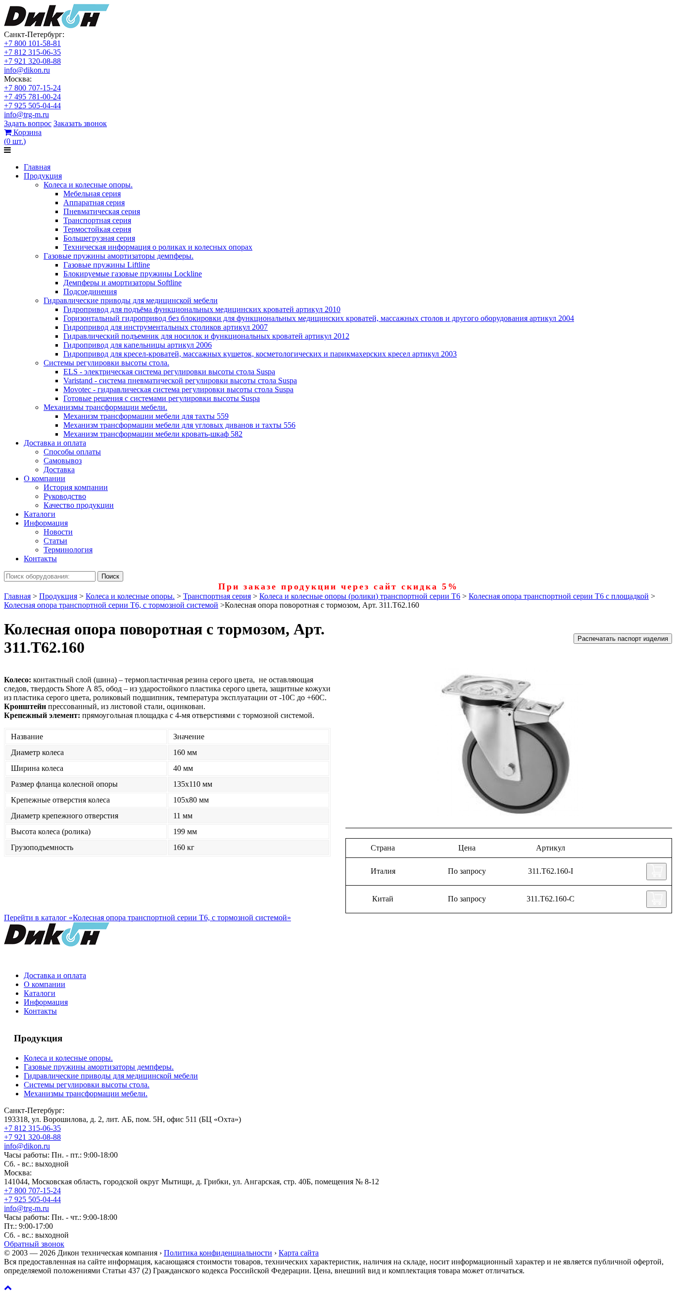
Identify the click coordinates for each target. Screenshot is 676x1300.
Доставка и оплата (55, 443)
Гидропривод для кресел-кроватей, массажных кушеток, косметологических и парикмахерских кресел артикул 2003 (260, 354)
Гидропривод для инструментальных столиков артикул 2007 (165, 327)
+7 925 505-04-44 (32, 105)
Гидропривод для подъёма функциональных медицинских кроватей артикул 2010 (201, 309)
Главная (37, 167)
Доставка (59, 469)
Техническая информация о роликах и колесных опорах (157, 247)
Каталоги (39, 514)
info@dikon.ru (27, 70)
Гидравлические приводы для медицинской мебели (131, 300)
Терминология (68, 549)
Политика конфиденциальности (218, 1253)
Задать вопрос (27, 123)
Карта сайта (299, 1253)
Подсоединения (90, 291)
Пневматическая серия (101, 211)
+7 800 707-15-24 (32, 88)
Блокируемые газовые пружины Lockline (132, 273)
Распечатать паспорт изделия (623, 638)
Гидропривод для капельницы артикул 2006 (137, 345)
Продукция (43, 176)
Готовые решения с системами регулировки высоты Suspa (161, 398)
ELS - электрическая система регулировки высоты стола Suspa (169, 371)
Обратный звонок (34, 1244)
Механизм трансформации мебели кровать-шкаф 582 (152, 434)
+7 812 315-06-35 (32, 52)
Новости (58, 532)
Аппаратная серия (94, 202)
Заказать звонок (80, 123)
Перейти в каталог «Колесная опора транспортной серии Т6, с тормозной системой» (147, 917)
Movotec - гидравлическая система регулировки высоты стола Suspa (178, 389)
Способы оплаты (72, 452)
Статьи (55, 541)
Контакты (40, 558)
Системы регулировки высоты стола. (106, 363)
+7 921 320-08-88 (32, 61)
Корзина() (23, 136)
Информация (46, 523)
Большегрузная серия (99, 238)
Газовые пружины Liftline (106, 265)
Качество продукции (79, 505)
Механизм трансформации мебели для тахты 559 (146, 416)
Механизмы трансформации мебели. (105, 407)
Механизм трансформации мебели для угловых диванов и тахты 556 (179, 425)
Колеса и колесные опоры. (88, 184)
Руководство (65, 496)
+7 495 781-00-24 (32, 96)
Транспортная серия (97, 220)
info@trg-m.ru (26, 114)
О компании (44, 478)
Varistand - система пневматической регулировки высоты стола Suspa (180, 380)
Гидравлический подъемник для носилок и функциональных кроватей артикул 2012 (206, 336)
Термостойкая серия (97, 229)
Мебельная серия (92, 193)
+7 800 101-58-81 (32, 43)
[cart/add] (656, 871)
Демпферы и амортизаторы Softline (122, 282)
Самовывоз (63, 460)
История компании (76, 487)
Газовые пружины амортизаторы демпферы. (118, 256)
